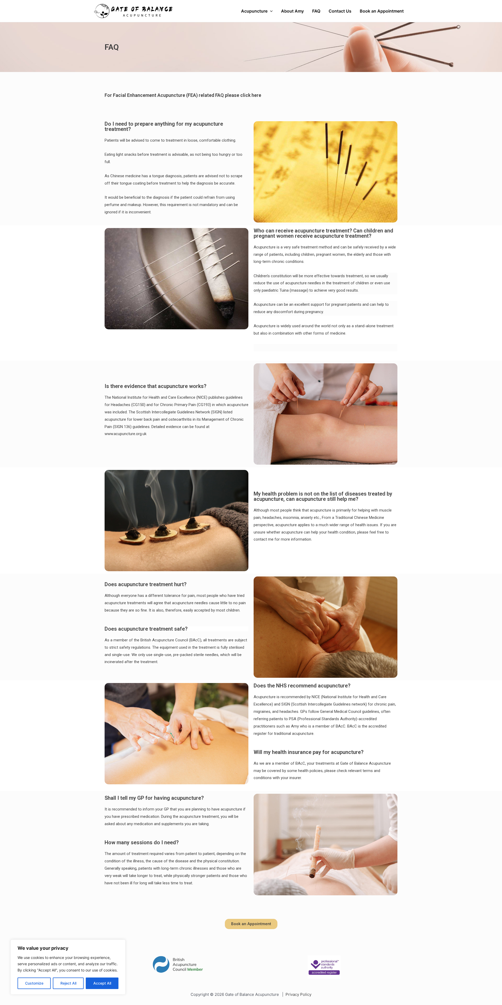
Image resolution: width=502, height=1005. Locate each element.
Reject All (68, 983)
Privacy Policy (298, 994)
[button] (251, 924)
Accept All (102, 983)
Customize (34, 983)
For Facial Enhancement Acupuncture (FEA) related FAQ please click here (183, 95)
